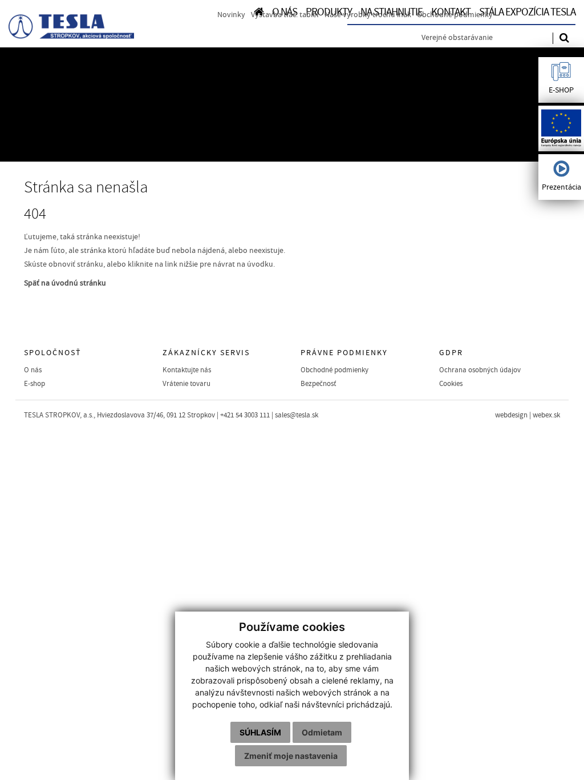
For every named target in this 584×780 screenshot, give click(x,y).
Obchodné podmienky (455, 15)
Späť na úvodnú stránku (65, 283)
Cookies (451, 383)
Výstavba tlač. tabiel (285, 15)
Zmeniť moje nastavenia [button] (291, 756)
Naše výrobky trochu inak (368, 15)
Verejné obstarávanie (457, 38)
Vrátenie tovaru (186, 383)
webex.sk (546, 415)
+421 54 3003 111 (245, 415)
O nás (33, 370)
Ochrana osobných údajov (480, 370)
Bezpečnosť (318, 383)
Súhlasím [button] (260, 732)
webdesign (511, 415)
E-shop (34, 383)
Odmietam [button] (322, 732)
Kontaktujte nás (187, 370)
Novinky (231, 15)
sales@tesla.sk (296, 415)
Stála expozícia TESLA (527, 12)
